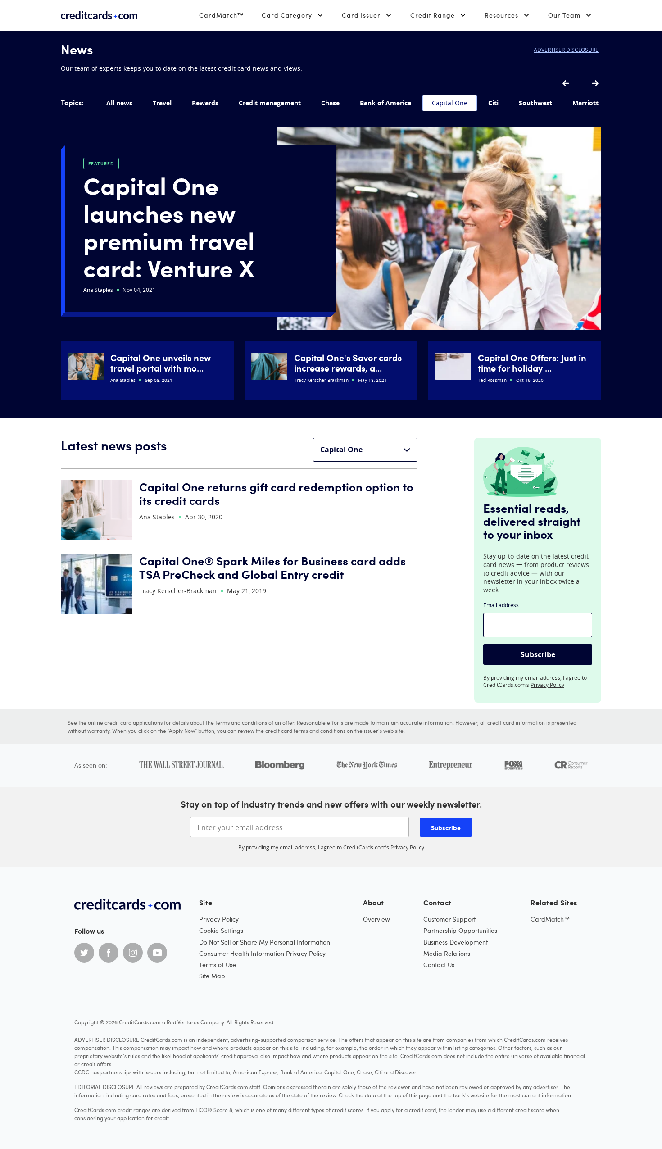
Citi (493, 103)
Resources (501, 15)
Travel (162, 103)
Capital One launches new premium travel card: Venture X (168, 226)
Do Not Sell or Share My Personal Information (264, 942)
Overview (376, 919)
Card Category (287, 15)
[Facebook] (108, 953)
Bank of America (385, 103)
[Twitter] (84, 953)
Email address (501, 605)
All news (119, 103)
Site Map (212, 976)
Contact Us (438, 964)
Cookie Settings (221, 930)
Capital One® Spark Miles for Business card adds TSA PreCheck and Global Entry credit (272, 567)
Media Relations (446, 953)
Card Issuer (361, 15)
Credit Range (432, 15)
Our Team (564, 15)
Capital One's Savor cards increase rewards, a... (348, 363)
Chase (330, 103)
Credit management (270, 103)
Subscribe (538, 654)
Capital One (449, 103)
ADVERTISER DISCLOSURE (566, 49)
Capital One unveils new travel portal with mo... (160, 363)
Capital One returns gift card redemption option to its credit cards (276, 493)
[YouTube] (157, 953)
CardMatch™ (221, 15)
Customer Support (449, 919)
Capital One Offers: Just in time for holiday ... (532, 363)
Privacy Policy (547, 684)
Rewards (205, 103)
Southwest (535, 103)
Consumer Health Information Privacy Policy (262, 953)
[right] (595, 83)
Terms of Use (217, 964)
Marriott (585, 103)
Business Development (455, 942)
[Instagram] (133, 953)
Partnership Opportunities (460, 930)
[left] (565, 83)
